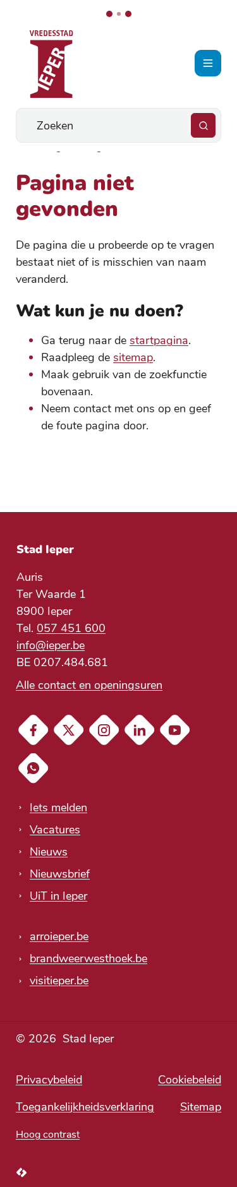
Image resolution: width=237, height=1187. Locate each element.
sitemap (133, 357)
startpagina (159, 340)
